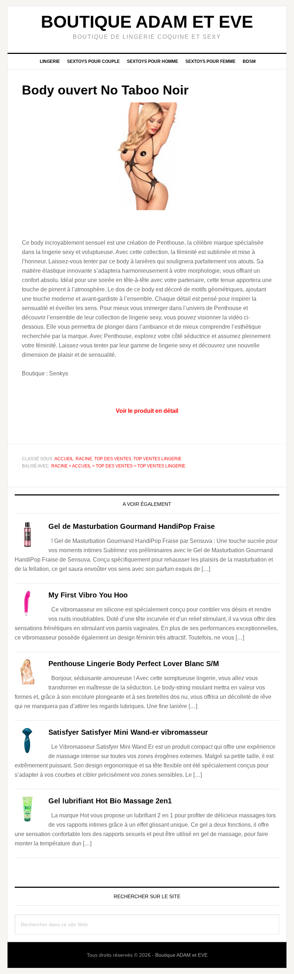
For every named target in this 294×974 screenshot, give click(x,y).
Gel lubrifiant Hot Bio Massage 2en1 (110, 801)
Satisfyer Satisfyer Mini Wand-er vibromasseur (128, 732)
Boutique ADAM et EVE (147, 21)
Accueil (64, 458)
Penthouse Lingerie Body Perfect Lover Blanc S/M (133, 664)
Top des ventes (112, 458)
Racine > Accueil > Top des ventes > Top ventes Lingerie (118, 465)
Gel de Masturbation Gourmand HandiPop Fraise (131, 526)
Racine (84, 458)
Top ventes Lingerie (157, 458)
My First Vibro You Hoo (88, 595)
